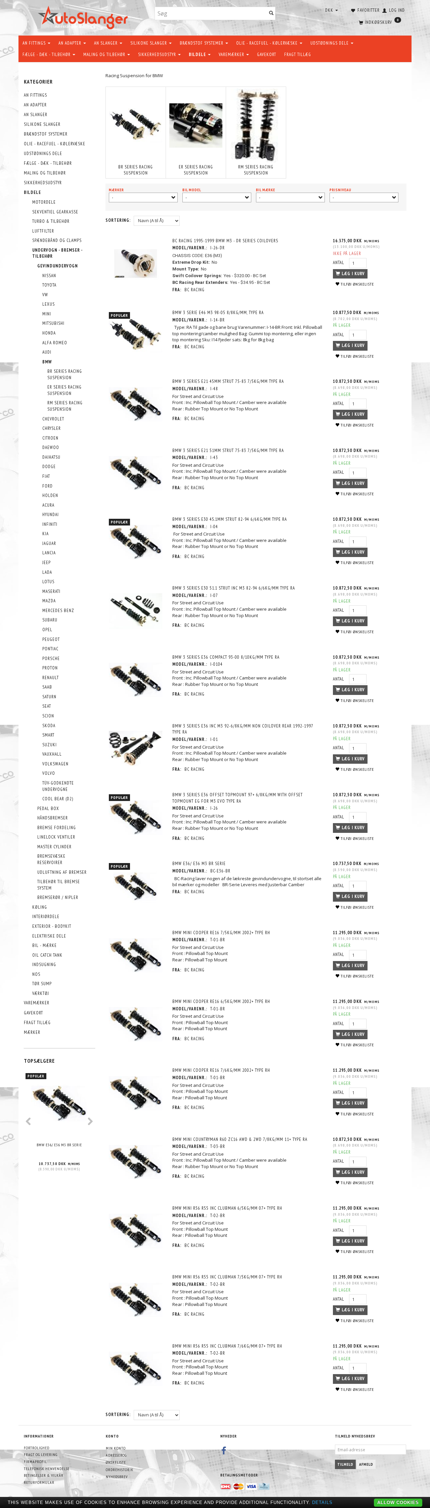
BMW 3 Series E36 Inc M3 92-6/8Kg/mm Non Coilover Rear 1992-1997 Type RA (242, 729)
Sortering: (118, 220)
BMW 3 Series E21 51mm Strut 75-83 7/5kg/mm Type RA (228, 450)
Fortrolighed (36, 1447)
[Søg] (271, 13)
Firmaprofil (35, 1461)
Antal (339, 262)
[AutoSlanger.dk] (84, 16)
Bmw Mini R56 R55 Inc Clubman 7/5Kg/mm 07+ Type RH (227, 1277)
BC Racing (194, 290)
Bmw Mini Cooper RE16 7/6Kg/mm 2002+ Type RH (221, 1070)
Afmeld (366, 1464)
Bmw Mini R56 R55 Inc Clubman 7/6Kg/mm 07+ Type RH (227, 1346)
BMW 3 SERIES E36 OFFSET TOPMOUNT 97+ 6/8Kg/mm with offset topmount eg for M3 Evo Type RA (237, 798)
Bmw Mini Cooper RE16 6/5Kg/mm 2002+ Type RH (221, 1001)
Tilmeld (345, 1464)
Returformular (39, 1482)
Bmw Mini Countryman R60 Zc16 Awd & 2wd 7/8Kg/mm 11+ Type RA (239, 1139)
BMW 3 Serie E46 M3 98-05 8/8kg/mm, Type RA (218, 312)
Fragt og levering (40, 1454)
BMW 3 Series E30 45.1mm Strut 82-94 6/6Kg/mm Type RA (229, 519)
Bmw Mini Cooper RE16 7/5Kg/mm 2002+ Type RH (221, 933)
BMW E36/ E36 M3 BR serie (59, 1144)
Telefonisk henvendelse (47, 1468)
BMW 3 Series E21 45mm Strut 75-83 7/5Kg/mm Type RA (228, 381)
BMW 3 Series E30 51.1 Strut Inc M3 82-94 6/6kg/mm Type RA (233, 588)
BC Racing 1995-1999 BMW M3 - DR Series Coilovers (225, 241)
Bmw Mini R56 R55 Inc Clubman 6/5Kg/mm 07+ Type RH (227, 1208)
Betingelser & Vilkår (43, 1475)
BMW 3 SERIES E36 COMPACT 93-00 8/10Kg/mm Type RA (226, 657)
